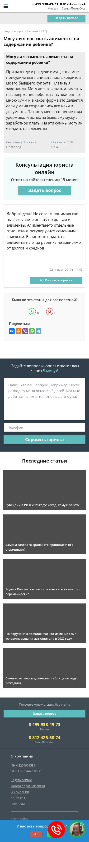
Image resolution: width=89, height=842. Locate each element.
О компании (20, 792)
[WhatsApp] (32, 331)
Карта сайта (19, 819)
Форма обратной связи (28, 786)
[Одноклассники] (18, 331)
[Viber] (25, 331)
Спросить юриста (58, 280)
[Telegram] (38, 331)
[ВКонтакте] (12, 331)
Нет (36, 834)
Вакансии (18, 804)
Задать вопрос (66, 18)
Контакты (18, 798)
